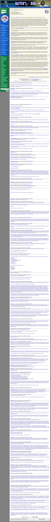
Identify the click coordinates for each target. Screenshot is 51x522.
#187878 (28, 411)
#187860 (28, 308)
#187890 (30, 473)
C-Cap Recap (3, 66)
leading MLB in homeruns (20, 109)
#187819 (30, 141)
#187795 (29, 82)
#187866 (29, 341)
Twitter (41, 7)
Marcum (12, 152)
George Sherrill (37, 113)
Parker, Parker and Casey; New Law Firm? (4, 32)
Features (23, 7)
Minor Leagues (33, 7)
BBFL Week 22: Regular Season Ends (4, 52)
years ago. (16, 166)
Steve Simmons (13, 41)
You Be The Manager (4, 86)
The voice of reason (14, 51)
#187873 (30, 368)
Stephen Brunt (17, 54)
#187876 (28, 394)
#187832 (29, 178)
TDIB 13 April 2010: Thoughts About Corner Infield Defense (4, 25)
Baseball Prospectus (14, 69)
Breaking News (3, 65)
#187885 (29, 451)
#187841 (28, 210)
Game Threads (3, 69)
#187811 (29, 132)
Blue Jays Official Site (4, 22)
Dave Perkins (13, 32)
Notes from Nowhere (4, 80)
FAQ (16, 7)
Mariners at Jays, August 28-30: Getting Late (4, 28)
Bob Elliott (12, 44)
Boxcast (2, 64)
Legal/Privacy (19, 7)
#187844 (30, 223)
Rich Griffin (13, 37)
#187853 (28, 274)
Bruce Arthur (13, 46)
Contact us (37, 7)
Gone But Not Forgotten (3, 71)
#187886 (30, 459)
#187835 (29, 187)
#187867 (29, 346)
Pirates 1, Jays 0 (18, 17)
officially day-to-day (21, 27)
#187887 (29, 464)
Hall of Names (3, 72)
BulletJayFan (17, 72)
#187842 (29, 217)
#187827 (30, 161)
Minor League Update (4, 76)
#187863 (28, 328)
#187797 (30, 88)
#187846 (30, 242)
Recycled (2, 82)
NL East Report (3, 78)
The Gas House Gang (4, 47)
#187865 (32, 338)
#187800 (29, 117)
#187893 (29, 485)
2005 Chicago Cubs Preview (4, 44)
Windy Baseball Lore (4, 85)
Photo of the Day (4, 81)
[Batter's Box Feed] (42, 7)
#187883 (30, 437)
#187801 (30, 121)
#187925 (30, 494)
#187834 (28, 184)
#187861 (30, 318)
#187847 (28, 247)
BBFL (2, 63)
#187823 (30, 151)
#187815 (33, 138)
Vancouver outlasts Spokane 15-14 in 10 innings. (4, 30)
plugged (17, 107)
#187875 (29, 387)
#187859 (29, 303)
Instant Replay (3, 74)
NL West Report (3, 79)
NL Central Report (4, 77)
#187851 (28, 253)
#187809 (29, 129)
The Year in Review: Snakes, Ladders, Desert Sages (4, 40)
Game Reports (3, 68)
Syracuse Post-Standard (20, 133)
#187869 (32, 355)
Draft (2, 67)
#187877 (29, 400)
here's (13, 85)
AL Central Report (4, 58)
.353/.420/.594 (44, 68)
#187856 (29, 281)
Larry (11, 111)
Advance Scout (3, 57)
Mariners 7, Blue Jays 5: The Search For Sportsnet (4, 49)
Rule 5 (2, 83)
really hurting (33, 185)
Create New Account (38, 79)
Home (9, 7)
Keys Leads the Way (3, 42)
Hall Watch (3, 73)
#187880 (28, 418)
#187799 (29, 104)
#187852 (28, 271)
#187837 (30, 198)
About (14, 7)
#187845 (30, 230)
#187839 (30, 201)
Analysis (2, 60)
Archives (11, 7)
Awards (2, 62)
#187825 (29, 156)
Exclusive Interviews (28, 7)
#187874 (29, 372)
